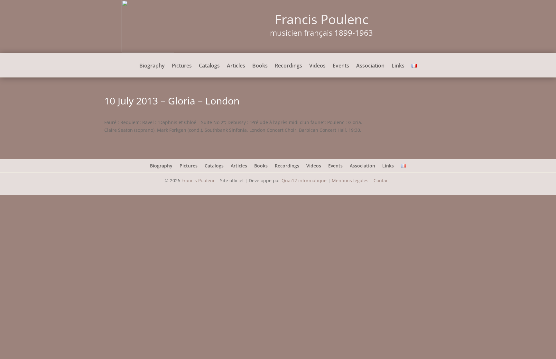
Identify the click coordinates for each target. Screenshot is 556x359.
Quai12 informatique (304, 180)
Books (260, 66)
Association (370, 66)
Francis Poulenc (198, 180)
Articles (236, 66)
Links (398, 66)
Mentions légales (350, 180)
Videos (317, 66)
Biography (152, 66)
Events (341, 66)
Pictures (182, 66)
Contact (382, 180)
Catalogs (209, 66)
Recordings (288, 66)
